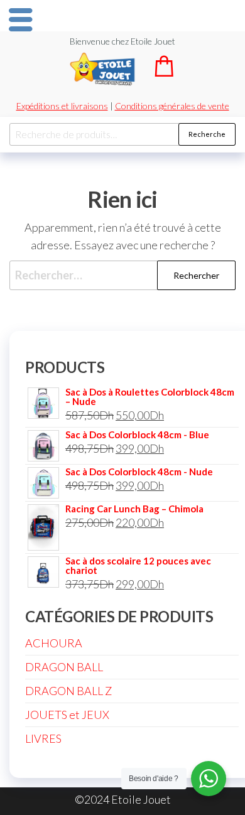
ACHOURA (53, 643)
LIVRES (43, 738)
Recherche (207, 134)
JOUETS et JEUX (67, 714)
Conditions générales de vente (172, 105)
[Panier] (164, 72)
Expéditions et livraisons (62, 105)
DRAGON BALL (64, 667)
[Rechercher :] (122, 275)
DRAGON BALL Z (68, 691)
